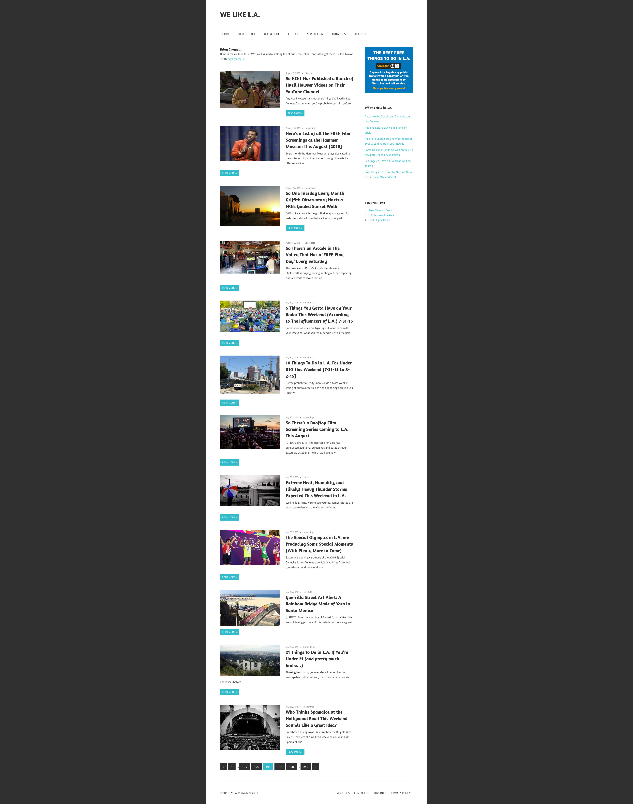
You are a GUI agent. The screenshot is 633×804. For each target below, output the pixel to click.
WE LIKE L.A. (240, 14)
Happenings (310, 128)
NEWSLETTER (315, 34)
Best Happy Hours (379, 220)
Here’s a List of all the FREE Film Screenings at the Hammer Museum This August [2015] (318, 139)
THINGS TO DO (246, 34)
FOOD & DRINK (271, 34)
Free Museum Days (380, 210)
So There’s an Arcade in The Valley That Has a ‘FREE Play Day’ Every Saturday (315, 254)
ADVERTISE (380, 793)
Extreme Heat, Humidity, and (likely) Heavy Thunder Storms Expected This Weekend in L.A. (316, 489)
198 (291, 767)
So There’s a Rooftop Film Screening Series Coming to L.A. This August (317, 429)
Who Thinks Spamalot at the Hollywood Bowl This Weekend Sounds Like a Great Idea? (316, 718)
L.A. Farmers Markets (381, 215)
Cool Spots (310, 242)
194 (244, 767)
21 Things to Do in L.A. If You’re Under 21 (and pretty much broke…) (317, 658)
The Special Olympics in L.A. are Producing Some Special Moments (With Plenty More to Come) (319, 543)
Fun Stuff (307, 592)
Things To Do (309, 302)
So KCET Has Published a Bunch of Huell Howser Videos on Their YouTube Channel (319, 84)
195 (256, 767)
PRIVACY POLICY (401, 793)
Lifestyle (307, 477)
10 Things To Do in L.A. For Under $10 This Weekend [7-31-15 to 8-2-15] (319, 369)
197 (279, 767)
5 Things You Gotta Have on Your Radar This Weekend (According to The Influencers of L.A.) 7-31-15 (319, 314)
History (308, 73)
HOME (226, 34)
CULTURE (293, 34)
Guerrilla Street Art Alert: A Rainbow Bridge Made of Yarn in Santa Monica (318, 603)
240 (305, 767)
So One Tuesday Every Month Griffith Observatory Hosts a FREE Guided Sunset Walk (315, 199)
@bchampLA (236, 59)
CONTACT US (338, 34)
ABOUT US (360, 34)
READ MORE (294, 113)
